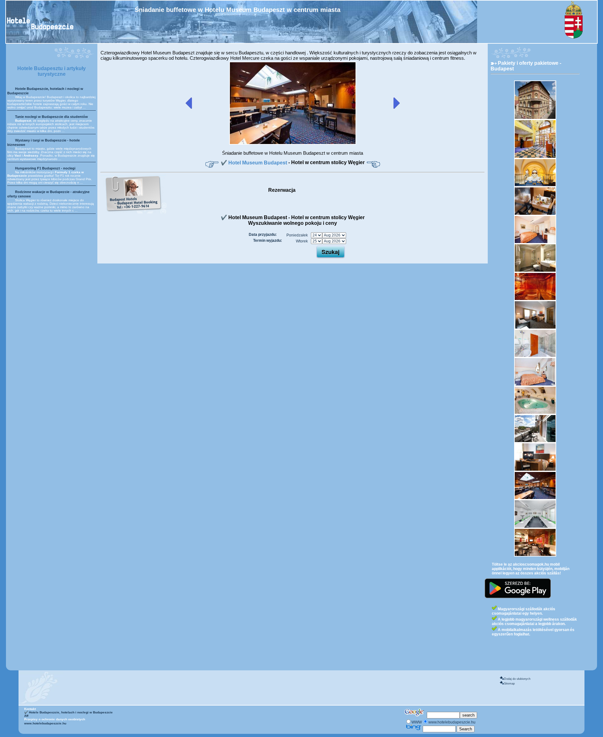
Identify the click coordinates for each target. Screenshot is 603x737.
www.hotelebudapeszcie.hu (45, 723)
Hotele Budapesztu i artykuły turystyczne (51, 71)
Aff (26, 716)
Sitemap (509, 683)
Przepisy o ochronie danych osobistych (54, 719)
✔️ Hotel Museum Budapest (254, 162)
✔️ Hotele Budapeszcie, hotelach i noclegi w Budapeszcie (68, 712)
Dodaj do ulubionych (517, 678)
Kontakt (30, 709)
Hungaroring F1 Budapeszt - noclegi (45, 168)
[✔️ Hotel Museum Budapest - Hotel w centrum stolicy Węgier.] (292, 143)
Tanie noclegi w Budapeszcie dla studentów (51, 117)
